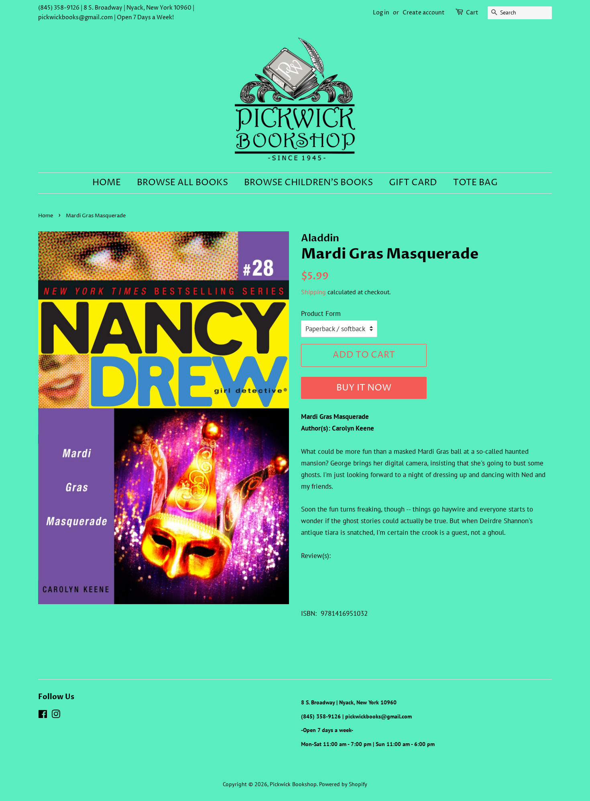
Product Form (321, 313)
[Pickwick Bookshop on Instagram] (55, 715)
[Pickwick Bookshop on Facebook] (42, 715)
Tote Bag (475, 183)
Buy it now (363, 388)
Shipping (313, 292)
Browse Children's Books (308, 183)
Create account (424, 12)
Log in (381, 12)
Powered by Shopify (343, 784)
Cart (472, 12)
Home (106, 183)
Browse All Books (182, 183)
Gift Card (413, 183)
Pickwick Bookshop (293, 784)
